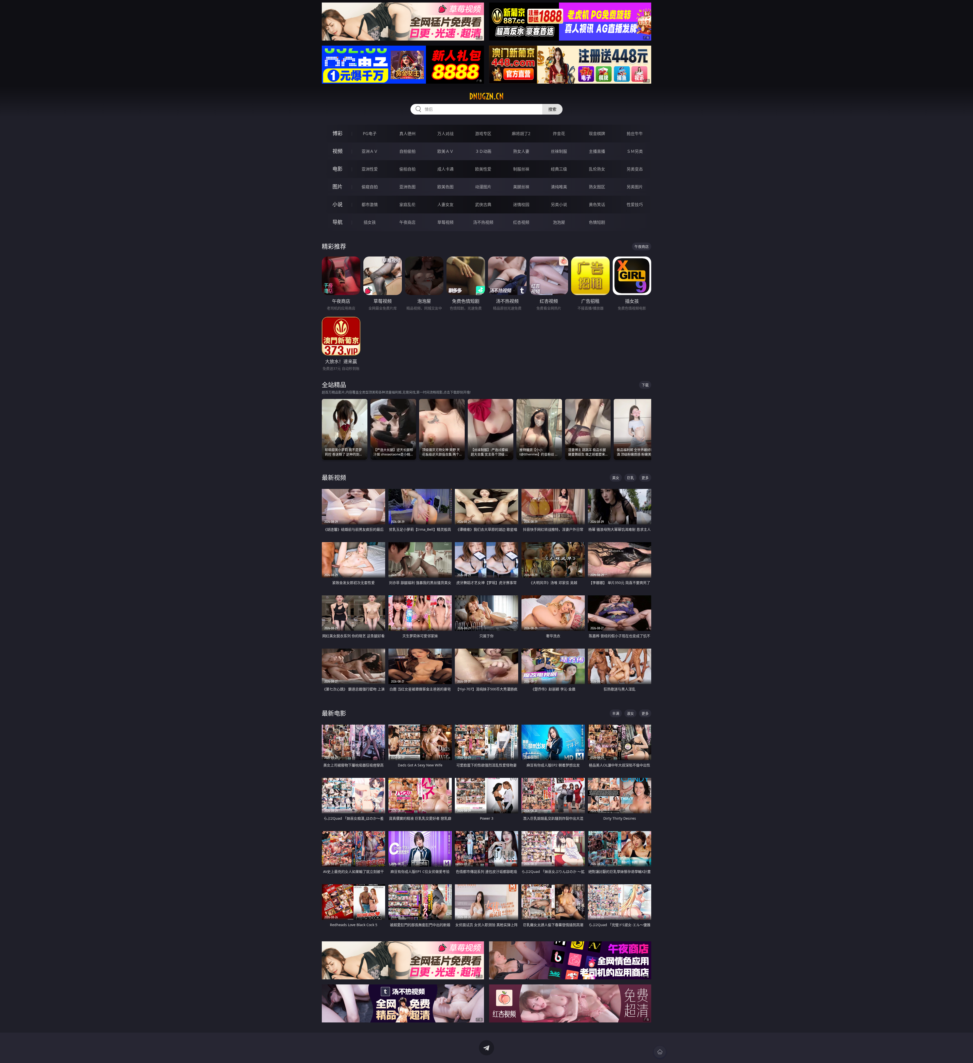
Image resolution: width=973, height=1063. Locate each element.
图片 (337, 186)
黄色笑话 (597, 204)
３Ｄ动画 (483, 151)
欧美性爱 (483, 169)
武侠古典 (483, 204)
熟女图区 (597, 187)
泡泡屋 (559, 222)
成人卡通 (445, 169)
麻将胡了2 (521, 133)
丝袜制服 (559, 151)
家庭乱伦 (407, 204)
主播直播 (597, 151)
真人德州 (407, 133)
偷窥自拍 (370, 187)
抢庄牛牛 (635, 133)
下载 (645, 384)
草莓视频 (445, 222)
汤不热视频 (483, 222)
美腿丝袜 (521, 187)
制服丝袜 (521, 169)
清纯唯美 (559, 187)
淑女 (630, 713)
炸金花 (559, 133)
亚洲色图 (407, 187)
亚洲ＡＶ (370, 151)
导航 (337, 222)
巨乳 (630, 477)
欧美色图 (445, 187)
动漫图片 (483, 187)
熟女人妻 (521, 151)
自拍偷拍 (407, 151)
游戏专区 (483, 133)
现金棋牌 (597, 133)
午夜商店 (407, 222)
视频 (337, 151)
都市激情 (370, 204)
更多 (645, 477)
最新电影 (334, 713)
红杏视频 (521, 222)
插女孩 (370, 222)
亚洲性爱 (370, 169)
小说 (337, 204)
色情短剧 (597, 222)
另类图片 (635, 187)
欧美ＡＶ (445, 151)
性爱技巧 (635, 204)
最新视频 (334, 477)
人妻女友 (445, 204)
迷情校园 (521, 204)
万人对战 (445, 133)
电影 (337, 169)
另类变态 (635, 169)
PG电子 (370, 133)
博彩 (337, 133)
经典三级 (559, 169)
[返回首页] (660, 1052)
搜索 (552, 109)
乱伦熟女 (597, 169)
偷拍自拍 (407, 169)
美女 (615, 477)
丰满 (615, 713)
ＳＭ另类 (635, 151)
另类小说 (559, 204)
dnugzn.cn (486, 96)
